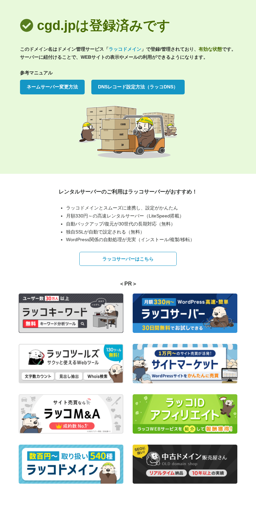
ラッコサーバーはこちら (128, 259)
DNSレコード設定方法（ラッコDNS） (138, 86)
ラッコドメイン (125, 49)
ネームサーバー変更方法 (52, 86)
